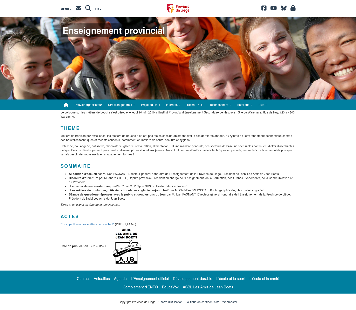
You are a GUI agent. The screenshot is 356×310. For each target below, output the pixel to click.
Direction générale (120, 105)
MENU (65, 9)
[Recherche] (88, 9)
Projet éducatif (150, 105)
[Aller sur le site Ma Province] (293, 9)
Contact (83, 278)
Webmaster (229, 302)
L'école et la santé (264, 278)
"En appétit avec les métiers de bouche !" (87, 224)
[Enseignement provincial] (66, 104)
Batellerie (243, 105)
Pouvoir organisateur (88, 105)
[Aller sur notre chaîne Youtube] (273, 9)
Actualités (102, 278)
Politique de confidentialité (202, 302)
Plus (262, 105)
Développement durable (192, 278)
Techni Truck (195, 105)
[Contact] (78, 9)
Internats (172, 105)
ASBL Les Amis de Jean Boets (208, 286)
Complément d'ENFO (140, 286)
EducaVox (170, 286)
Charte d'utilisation (170, 302)
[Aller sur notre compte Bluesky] (284, 9)
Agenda (120, 278)
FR (97, 9)
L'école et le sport (230, 278)
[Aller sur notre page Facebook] (264, 9)
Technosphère (219, 105)
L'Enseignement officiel (150, 278)
